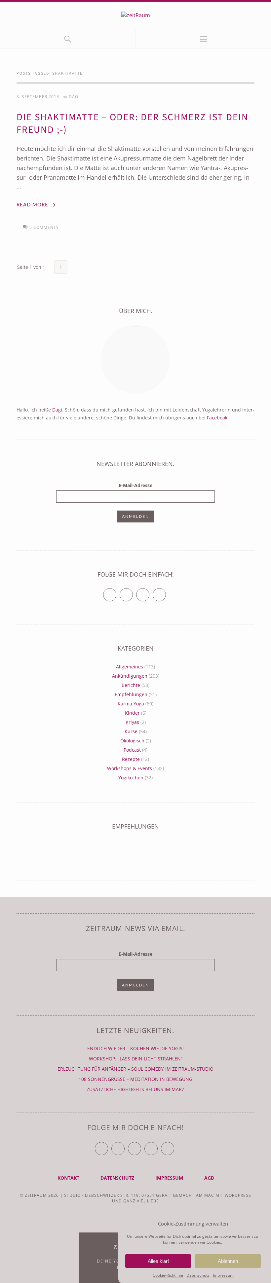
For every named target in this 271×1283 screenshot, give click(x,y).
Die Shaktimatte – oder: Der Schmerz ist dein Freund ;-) (133, 123)
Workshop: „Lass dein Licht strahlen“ (135, 1058)
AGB (209, 1178)
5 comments (44, 227)
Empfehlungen (131, 694)
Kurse (131, 731)
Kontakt (68, 1178)
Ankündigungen (129, 676)
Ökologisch (132, 740)
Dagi (74, 96)
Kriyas (132, 722)
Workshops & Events (129, 768)
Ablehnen (228, 1261)
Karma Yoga (131, 703)
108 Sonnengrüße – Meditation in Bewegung (135, 1079)
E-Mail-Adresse (135, 485)
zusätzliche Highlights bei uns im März (135, 1089)
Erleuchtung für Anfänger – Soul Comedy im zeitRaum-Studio (135, 1069)
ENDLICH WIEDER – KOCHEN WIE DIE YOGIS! (135, 1048)
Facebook (217, 417)
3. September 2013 (38, 96)
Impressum (223, 1275)
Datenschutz (198, 1275)
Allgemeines (129, 666)
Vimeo (157, 1146)
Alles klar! (158, 1261)
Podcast (132, 750)
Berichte (131, 685)
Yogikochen (130, 777)
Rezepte (131, 759)
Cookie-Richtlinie (168, 1275)
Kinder (132, 713)
